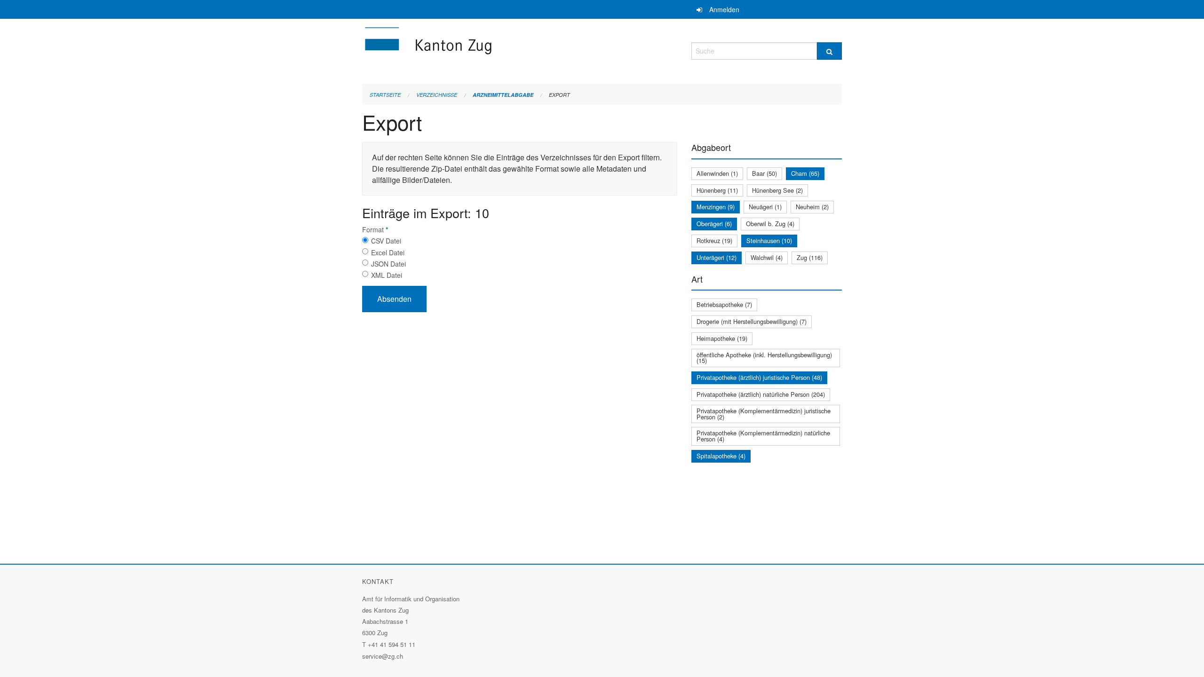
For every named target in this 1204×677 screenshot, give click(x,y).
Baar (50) (764, 173)
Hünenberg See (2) (777, 190)
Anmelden (724, 9)
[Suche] (829, 51)
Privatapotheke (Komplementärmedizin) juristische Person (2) (764, 413)
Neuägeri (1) (765, 206)
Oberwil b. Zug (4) (770, 223)
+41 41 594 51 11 (391, 644)
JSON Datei (388, 263)
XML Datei (386, 275)
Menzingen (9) (716, 206)
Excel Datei (387, 252)
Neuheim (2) (812, 206)
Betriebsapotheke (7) (724, 304)
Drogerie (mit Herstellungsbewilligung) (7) (752, 321)
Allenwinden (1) (717, 173)
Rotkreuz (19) (714, 240)
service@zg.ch (382, 656)
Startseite (385, 94)
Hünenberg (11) (717, 190)
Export (559, 94)
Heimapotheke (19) (722, 338)
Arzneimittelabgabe (503, 94)
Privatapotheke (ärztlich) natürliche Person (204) (761, 394)
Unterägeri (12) (717, 257)
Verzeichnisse (436, 94)
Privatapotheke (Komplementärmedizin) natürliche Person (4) (763, 435)
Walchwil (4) (767, 257)
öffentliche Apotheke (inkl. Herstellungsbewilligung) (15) (764, 357)
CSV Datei (386, 240)
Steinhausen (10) (769, 240)
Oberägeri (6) (714, 223)
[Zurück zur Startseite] (484, 49)
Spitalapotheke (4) (721, 455)
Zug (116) (810, 257)
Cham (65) (805, 173)
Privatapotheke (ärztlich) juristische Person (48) (759, 377)
